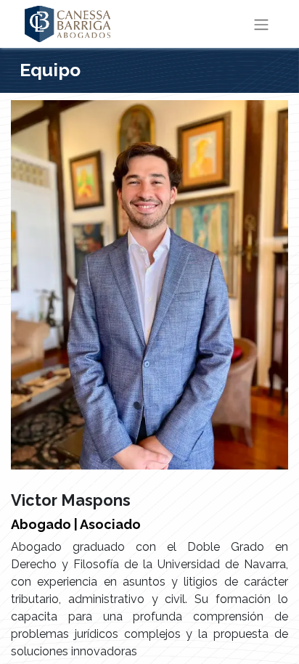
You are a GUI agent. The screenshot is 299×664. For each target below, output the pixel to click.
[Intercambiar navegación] (261, 24)
